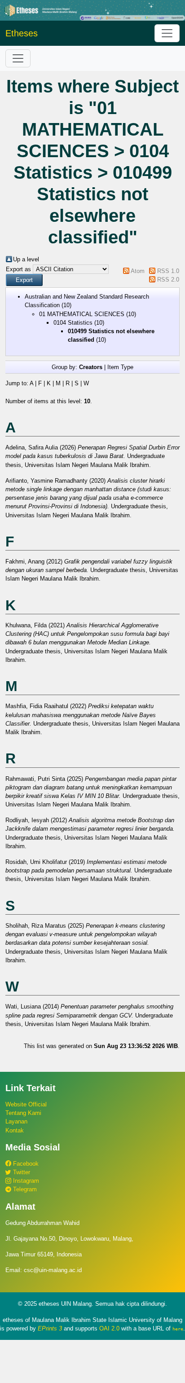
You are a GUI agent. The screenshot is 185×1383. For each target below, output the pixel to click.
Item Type (120, 367)
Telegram (24, 1189)
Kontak (14, 1130)
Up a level (26, 259)
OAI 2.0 (109, 1328)
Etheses (21, 33)
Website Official (26, 1104)
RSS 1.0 (168, 271)
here (177, 1328)
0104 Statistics (72, 322)
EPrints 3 (50, 1328)
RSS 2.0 (168, 279)
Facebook (25, 1163)
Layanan (16, 1121)
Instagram (25, 1180)
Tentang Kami (23, 1113)
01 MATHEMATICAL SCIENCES (81, 314)
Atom (138, 271)
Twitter (20, 1172)
